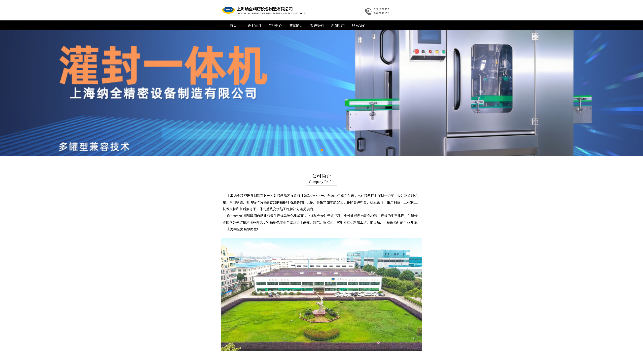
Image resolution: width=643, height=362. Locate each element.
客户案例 (317, 25)
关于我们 (254, 25)
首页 (233, 25)
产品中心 (275, 25)
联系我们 (359, 25)
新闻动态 (338, 25)
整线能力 (296, 25)
